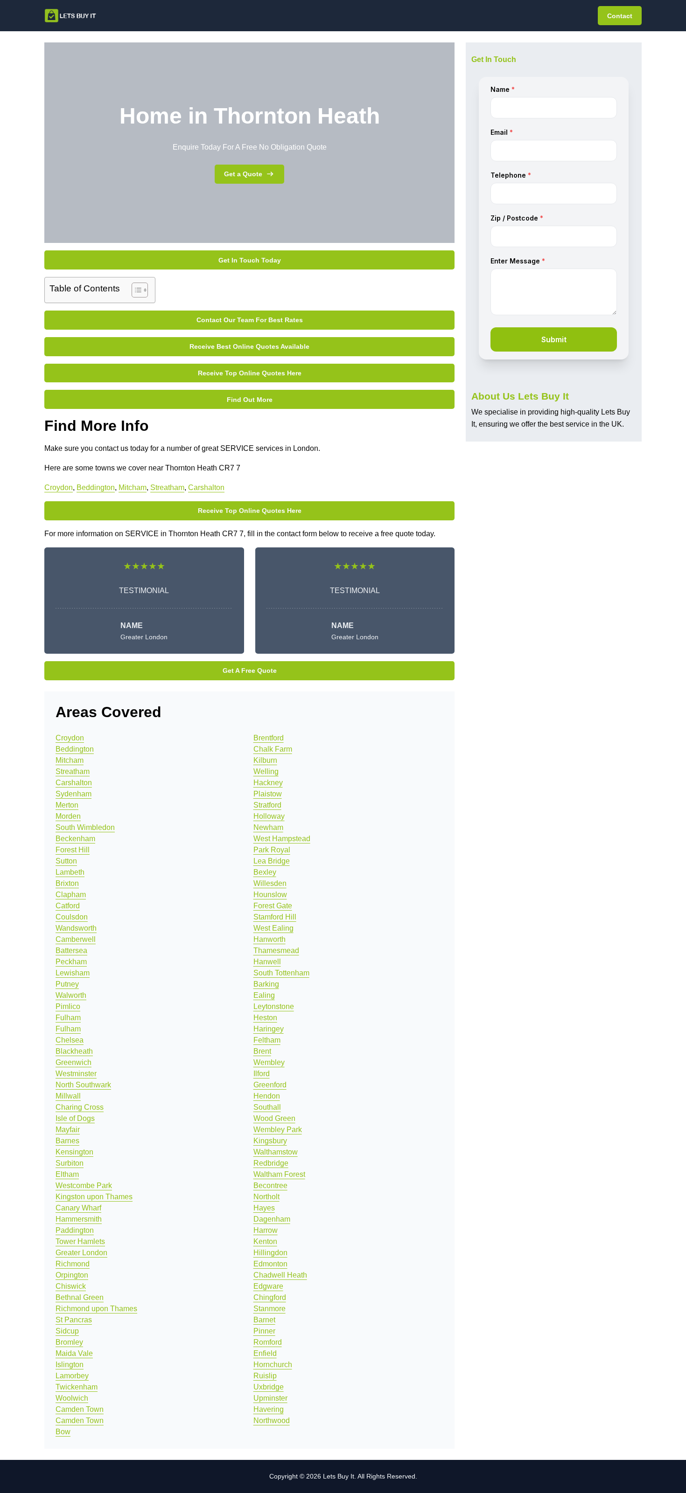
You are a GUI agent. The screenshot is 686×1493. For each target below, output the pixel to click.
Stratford (267, 805)
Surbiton (70, 1163)
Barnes (67, 1141)
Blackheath (74, 1051)
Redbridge (270, 1163)
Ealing (264, 995)
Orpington (72, 1275)
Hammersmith (79, 1219)
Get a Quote (243, 174)
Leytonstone (273, 1006)
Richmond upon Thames (96, 1309)
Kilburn (265, 760)
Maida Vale (74, 1353)
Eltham (67, 1174)
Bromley (69, 1342)
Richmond (73, 1264)
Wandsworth (76, 928)
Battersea (71, 950)
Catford (68, 906)
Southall (267, 1107)
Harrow (265, 1230)
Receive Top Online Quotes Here (249, 373)
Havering (268, 1409)
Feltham (266, 1040)
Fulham (68, 1018)
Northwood (271, 1420)
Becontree (270, 1185)
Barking (266, 984)
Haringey (268, 1029)
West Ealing (273, 928)
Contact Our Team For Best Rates (249, 320)
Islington (70, 1365)
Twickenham (77, 1387)
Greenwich (73, 1062)
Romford (267, 1342)
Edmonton (270, 1264)
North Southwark (83, 1085)
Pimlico (68, 1006)
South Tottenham (281, 973)
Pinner (264, 1331)
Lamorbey (72, 1376)
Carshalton (206, 487)
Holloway (269, 816)
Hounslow (270, 895)
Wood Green (274, 1118)
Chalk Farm (272, 749)
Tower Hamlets (80, 1241)
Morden (68, 816)
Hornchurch (272, 1365)
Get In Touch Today (249, 260)
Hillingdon (270, 1253)
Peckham (71, 962)
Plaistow (267, 794)
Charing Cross (80, 1107)
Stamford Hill (274, 917)
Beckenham (75, 839)
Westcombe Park (84, 1185)
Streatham (167, 487)
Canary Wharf (78, 1208)
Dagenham (271, 1219)
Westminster (76, 1074)
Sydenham (73, 794)
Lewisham (73, 973)
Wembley (269, 1062)
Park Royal (271, 850)
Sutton (66, 861)
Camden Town (80, 1409)
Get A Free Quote (250, 670)
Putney (67, 984)
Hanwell (267, 962)
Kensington (74, 1152)
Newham (268, 827)
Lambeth (70, 872)
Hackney (268, 783)
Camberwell (76, 939)
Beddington (96, 487)
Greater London (81, 1253)
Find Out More (250, 399)
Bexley (264, 872)
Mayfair (68, 1130)
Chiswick (71, 1286)
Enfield (265, 1353)
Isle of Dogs (75, 1118)
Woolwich (72, 1398)
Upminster (270, 1398)
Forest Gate (272, 906)
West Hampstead (281, 839)
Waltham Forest (279, 1174)
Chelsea (70, 1040)
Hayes (264, 1208)
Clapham (71, 895)
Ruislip (265, 1376)
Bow (63, 1432)
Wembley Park (277, 1130)
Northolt (266, 1197)
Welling (266, 771)
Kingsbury (270, 1141)
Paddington (75, 1230)
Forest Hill (73, 850)
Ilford (261, 1074)
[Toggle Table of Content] (135, 290)
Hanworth (269, 939)
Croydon (58, 487)
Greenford (270, 1085)
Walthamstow (275, 1152)
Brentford (268, 738)
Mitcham (133, 487)
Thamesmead (276, 950)
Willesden (270, 883)
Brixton (67, 883)
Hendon (266, 1096)
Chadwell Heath (280, 1275)
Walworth (71, 995)
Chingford (269, 1297)
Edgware (268, 1286)
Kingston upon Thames (94, 1197)
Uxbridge (268, 1387)
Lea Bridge (271, 861)
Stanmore (269, 1309)
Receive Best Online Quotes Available (249, 346)
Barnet (264, 1320)
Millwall (68, 1096)
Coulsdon (72, 917)
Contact (619, 16)
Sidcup (67, 1331)
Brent (262, 1051)
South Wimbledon (85, 827)
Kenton (265, 1241)
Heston (265, 1018)
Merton (67, 805)
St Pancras (74, 1320)
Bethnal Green (80, 1297)
